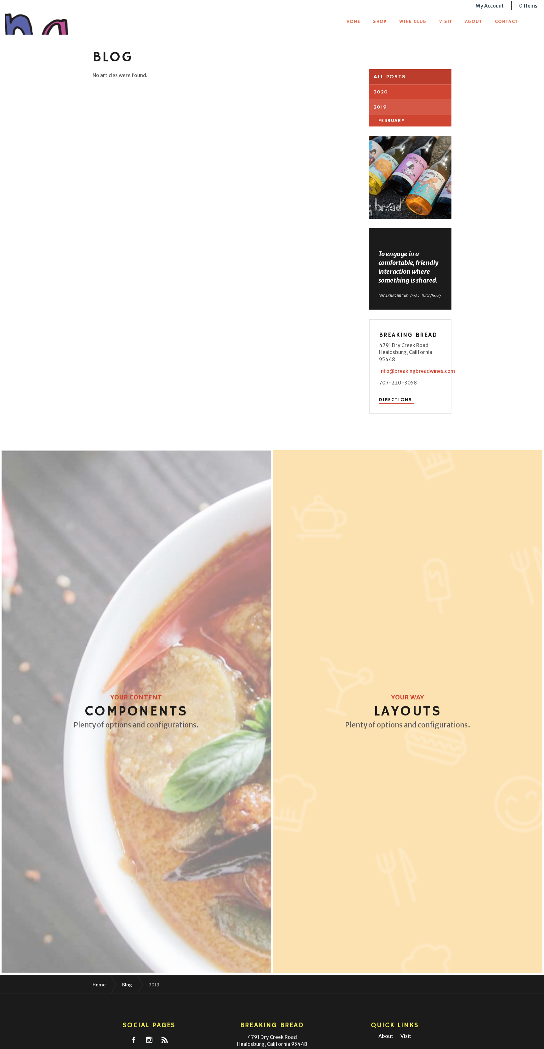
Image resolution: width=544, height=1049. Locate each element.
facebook (134, 1040)
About (473, 22)
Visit (445, 22)
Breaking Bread (50, 19)
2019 (380, 107)
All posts (390, 76)
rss (164, 1040)
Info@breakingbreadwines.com (417, 371)
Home (353, 22)
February (391, 121)
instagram (149, 1040)
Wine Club (412, 22)
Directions (395, 400)
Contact (506, 22)
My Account (490, 6)
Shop (380, 22)
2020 (381, 92)
